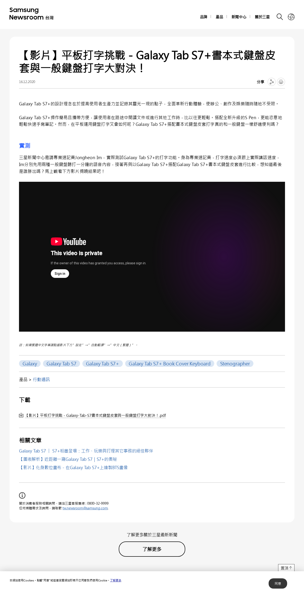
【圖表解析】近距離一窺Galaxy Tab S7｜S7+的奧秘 (68, 459)
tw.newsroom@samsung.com (85, 508)
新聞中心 (239, 16)
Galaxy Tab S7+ (102, 363)
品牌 (204, 16)
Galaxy (30, 363)
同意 (278, 583)
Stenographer (235, 363)
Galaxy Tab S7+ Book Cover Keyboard (170, 363)
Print (281, 82)
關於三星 (262, 16)
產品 (219, 16)
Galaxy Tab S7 (61, 363)
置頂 (284, 568)
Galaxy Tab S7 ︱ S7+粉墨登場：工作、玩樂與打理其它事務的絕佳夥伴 (86, 451)
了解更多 (115, 580)
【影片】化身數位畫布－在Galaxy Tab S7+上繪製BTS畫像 (73, 467)
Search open (280, 17)
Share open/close (272, 82)
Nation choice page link (291, 17)
